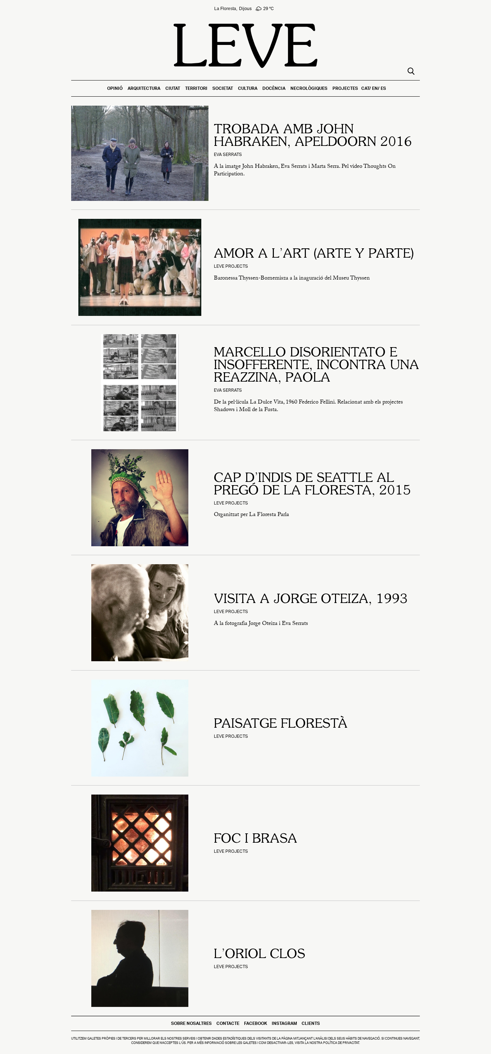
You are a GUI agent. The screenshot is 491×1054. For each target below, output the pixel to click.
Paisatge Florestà (281, 724)
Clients (311, 1023)
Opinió (115, 88)
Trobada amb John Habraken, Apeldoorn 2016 (313, 136)
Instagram (284, 1023)
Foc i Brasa (255, 839)
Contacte (227, 1023)
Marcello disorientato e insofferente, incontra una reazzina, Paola (316, 366)
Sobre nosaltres (191, 1023)
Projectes (345, 88)
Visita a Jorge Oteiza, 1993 (311, 599)
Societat (222, 88)
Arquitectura (144, 88)
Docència (273, 88)
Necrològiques (308, 88)
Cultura (247, 88)
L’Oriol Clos (259, 954)
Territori (196, 88)
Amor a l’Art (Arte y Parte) (314, 254)
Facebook (255, 1023)
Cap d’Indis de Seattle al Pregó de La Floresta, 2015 (312, 485)
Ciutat (172, 88)
